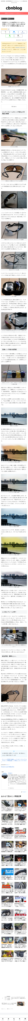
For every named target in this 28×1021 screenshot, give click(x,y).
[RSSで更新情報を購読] (13, 788)
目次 (13, 106)
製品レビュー (11, 18)
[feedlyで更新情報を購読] (11, 788)
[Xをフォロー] (9, 788)
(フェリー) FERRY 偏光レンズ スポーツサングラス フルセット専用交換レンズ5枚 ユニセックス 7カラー (14, 761)
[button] (18, 35)
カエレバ (7, 764)
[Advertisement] (14, 979)
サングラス (5, 18)
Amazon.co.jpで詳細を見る (7, 766)
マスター (10, 773)
